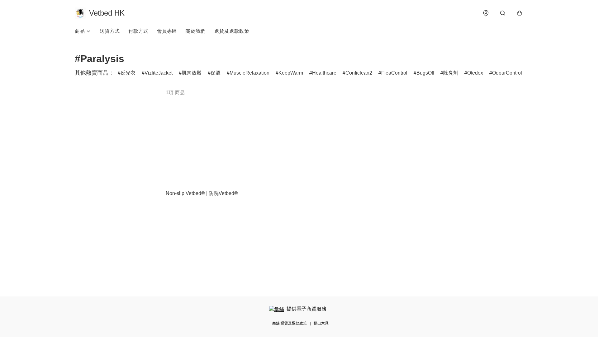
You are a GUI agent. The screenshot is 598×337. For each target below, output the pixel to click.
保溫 (216, 73)
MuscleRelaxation (249, 73)
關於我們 (196, 31)
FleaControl (394, 73)
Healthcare (324, 73)
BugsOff (425, 73)
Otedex (475, 73)
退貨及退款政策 (231, 31)
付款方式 (138, 31)
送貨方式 (110, 31)
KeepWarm (290, 73)
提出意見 (321, 323)
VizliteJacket (159, 73)
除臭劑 (450, 73)
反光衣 (128, 73)
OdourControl (507, 73)
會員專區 (167, 31)
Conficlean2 (358, 73)
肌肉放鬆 (192, 73)
